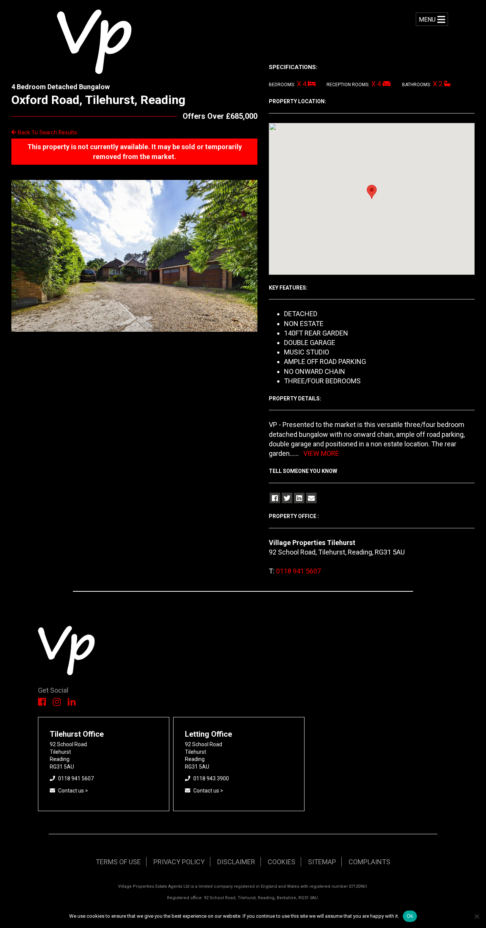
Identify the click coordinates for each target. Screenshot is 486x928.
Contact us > (73, 791)
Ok (410, 916)
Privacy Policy (179, 862)
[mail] (311, 498)
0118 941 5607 (298, 571)
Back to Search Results (46, 132)
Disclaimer (236, 862)
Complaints (369, 862)
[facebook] (275, 498)
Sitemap (322, 862)
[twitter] (287, 498)
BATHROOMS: (416, 84)
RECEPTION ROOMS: (348, 84)
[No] (476, 916)
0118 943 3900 (211, 778)
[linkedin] (299, 498)
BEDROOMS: (282, 84)
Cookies (281, 862)
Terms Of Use (118, 862)
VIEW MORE (321, 453)
